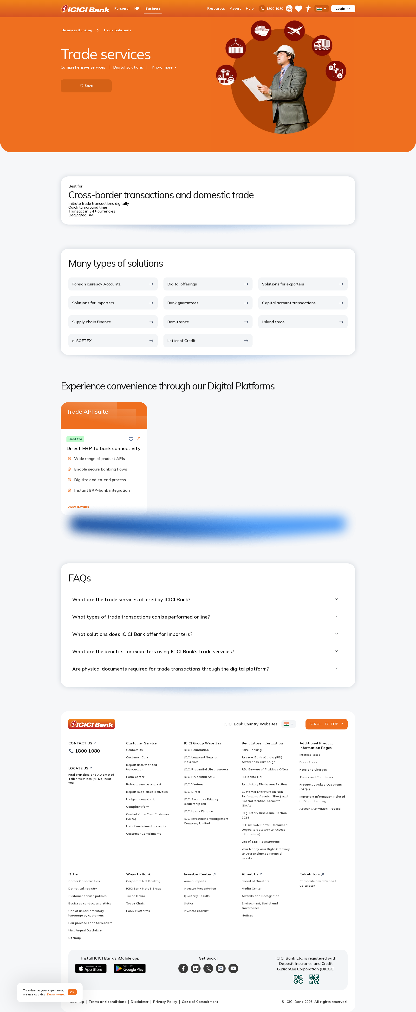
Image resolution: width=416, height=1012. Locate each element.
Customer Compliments (143, 833)
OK (72, 992)
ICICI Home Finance (198, 811)
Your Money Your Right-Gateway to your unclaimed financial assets (266, 853)
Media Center (251, 888)
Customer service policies (87, 896)
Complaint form (138, 806)
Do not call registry (82, 888)
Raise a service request (143, 784)
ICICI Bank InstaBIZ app (144, 888)
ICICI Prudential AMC (199, 777)
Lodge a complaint (140, 799)
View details (78, 507)
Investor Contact (196, 911)
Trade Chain (135, 903)
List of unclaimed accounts (146, 826)
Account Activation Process (320, 808)
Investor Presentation (200, 888)
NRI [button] (137, 8)
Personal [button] (122, 8)
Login (340, 8)
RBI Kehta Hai (252, 777)
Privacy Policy (165, 1001)
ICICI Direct (192, 791)
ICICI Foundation (196, 750)
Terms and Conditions (316, 777)
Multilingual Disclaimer (85, 930)
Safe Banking (252, 750)
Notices (247, 915)
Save (88, 86)
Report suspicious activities (147, 791)
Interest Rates (309, 754)
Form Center (135, 777)
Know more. (56, 994)
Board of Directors (255, 881)
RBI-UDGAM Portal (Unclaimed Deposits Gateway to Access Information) (265, 829)
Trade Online (136, 896)
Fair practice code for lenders (90, 923)
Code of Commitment (200, 1001)
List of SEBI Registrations (261, 841)
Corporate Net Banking (143, 881)
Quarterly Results (197, 896)
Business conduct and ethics (89, 903)
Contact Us (134, 750)
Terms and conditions (107, 1001)
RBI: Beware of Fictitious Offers (265, 769)
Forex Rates (308, 762)
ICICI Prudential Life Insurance (206, 769)
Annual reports (195, 881)
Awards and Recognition (260, 896)
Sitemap (74, 938)
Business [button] (153, 8)
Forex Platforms (138, 911)
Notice (189, 903)
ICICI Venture (193, 784)
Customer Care (137, 757)
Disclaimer (140, 1001)
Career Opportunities (84, 881)
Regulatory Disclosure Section (264, 784)
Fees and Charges (313, 769)
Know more (162, 67)
